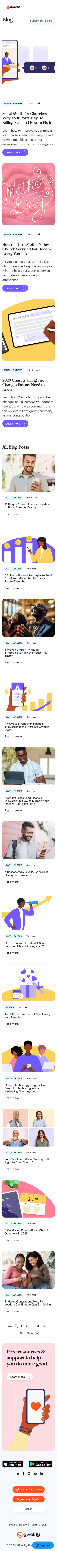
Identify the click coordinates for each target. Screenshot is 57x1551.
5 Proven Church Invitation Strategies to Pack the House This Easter (26, 652)
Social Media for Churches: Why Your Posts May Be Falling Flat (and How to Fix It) (27, 118)
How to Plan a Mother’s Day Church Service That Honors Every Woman (26, 249)
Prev (9, 1326)
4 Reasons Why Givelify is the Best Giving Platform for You (26, 873)
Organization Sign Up (28, 1499)
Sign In (28, 1508)
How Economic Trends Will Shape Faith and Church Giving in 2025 (26, 945)
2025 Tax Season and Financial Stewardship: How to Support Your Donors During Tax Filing (27, 800)
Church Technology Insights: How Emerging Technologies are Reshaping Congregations (26, 1088)
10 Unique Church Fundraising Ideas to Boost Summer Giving (27, 506)
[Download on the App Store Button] (14, 1464)
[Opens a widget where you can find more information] (43, 1545)
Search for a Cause (31, 1489)
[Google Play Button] (40, 1464)
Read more (12, 514)
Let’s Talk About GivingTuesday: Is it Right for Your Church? (27, 1161)
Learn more (13, 152)
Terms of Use (38, 1524)
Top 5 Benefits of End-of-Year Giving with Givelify (27, 1016)
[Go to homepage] (26, 7)
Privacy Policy (18, 1524)
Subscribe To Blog (41, 20)
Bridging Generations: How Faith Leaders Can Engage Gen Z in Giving (28, 1303)
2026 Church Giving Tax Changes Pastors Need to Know (23, 385)
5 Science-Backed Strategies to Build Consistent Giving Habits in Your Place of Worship (28, 578)
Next (30, 1333)
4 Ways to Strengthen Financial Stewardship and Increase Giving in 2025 (27, 726)
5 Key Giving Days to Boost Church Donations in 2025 (27, 1232)
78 (21, 1333)
